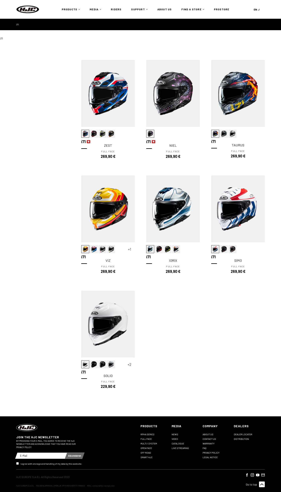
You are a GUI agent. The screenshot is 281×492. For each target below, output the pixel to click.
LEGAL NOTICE (210, 457)
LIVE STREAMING (180, 448)
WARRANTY (208, 443)
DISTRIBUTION (241, 439)
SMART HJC (146, 457)
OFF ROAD (145, 452)
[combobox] (257, 9)
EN (255, 9)
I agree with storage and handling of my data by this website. (51, 463)
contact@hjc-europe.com (103, 486)
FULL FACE (146, 439)
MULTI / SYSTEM (148, 443)
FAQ (204, 448)
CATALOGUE (178, 443)
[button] (70, 9)
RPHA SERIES (147, 434)
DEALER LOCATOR (243, 434)
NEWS (175, 434)
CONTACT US (209, 439)
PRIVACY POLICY (211, 452)
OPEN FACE (146, 448)
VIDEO (175, 439)
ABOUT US (208, 434)
